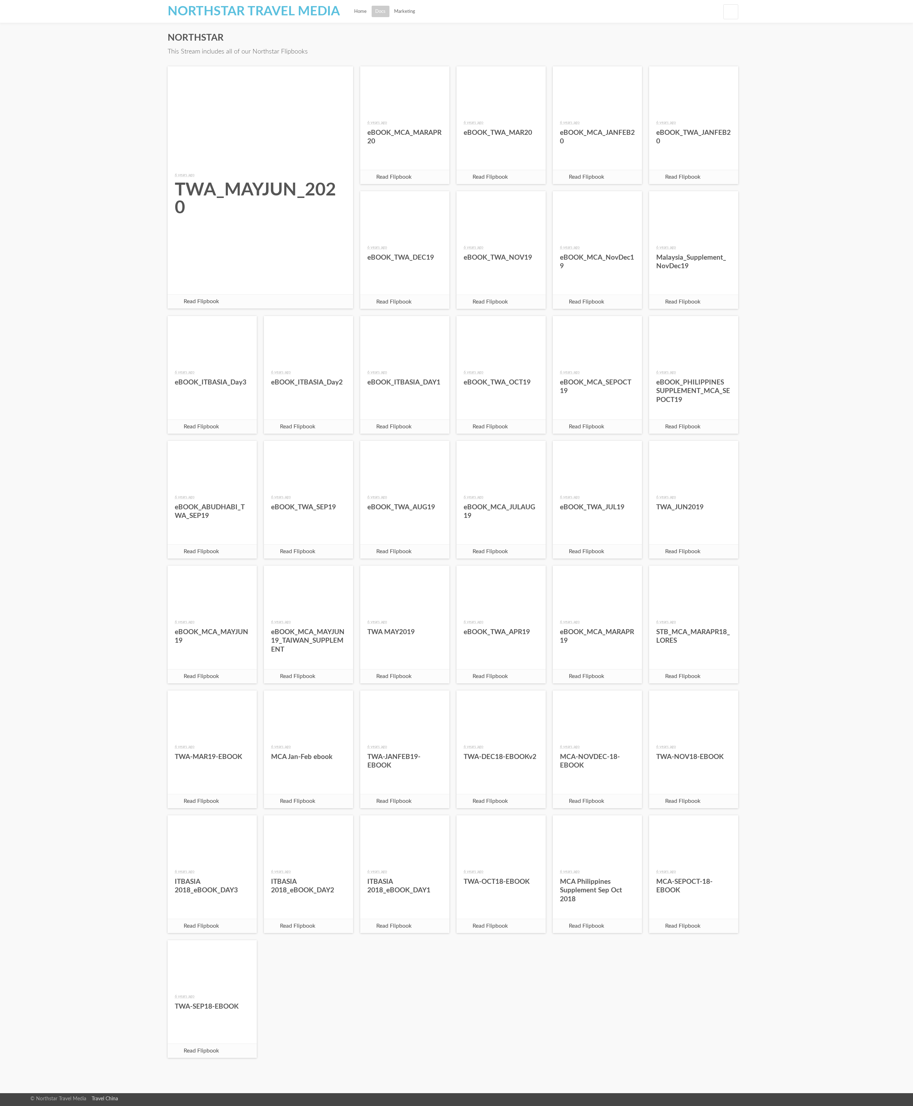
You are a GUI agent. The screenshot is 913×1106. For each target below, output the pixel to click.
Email (277, 282)
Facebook (209, 282)
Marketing (404, 11)
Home (360, 11)
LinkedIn (311, 282)
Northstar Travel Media (254, 11)
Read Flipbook (201, 301)
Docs (380, 11)
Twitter (243, 282)
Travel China (105, 1098)
